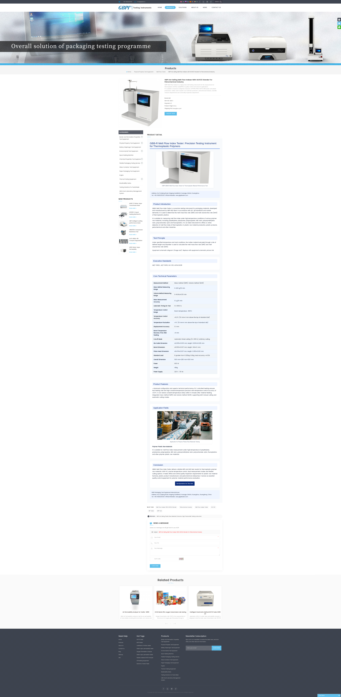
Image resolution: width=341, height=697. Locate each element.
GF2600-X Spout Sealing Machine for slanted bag (135, 213)
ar (197, 2)
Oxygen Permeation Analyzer (144, 652)
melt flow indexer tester (201, 507)
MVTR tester (140, 642)
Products (170, 7)
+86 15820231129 (127, 2)
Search (217, 2)
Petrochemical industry (186, 507)
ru (188, 2)
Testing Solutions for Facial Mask (129, 187)
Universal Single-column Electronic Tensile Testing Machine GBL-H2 (210, 613)
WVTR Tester (140, 639)
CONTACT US (216, 7)
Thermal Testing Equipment (127, 179)
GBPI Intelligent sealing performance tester (135, 222)
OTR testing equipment (143, 661)
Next (174, 623)
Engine (121, 175)
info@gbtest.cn (141, 2)
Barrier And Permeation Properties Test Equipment (129, 138)
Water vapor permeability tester (145, 649)
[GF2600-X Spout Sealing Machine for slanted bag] (123, 215)
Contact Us (121, 649)
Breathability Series (125, 183)
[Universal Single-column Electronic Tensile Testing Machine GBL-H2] (210, 598)
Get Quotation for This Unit (185, 483)
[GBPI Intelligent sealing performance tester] (123, 224)
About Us (121, 645)
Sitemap (121, 655)
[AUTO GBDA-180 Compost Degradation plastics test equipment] (123, 241)
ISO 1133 (213, 507)
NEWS (205, 7)
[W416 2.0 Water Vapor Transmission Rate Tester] (123, 206)
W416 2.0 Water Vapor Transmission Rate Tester (135, 205)
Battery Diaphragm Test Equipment (130, 147)
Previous (166, 623)
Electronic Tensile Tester (143, 664)
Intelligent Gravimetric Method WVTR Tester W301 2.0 (140, 613)
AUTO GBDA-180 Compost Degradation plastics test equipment (136, 240)
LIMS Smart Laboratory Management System (130, 192)
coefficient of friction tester (144, 645)
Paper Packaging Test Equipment (129, 171)
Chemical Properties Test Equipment (130, 159)
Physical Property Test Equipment (143, 72)
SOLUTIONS (183, 7)
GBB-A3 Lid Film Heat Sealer (175, 612)
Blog (120, 652)
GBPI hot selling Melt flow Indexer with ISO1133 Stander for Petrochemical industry (180, 532)
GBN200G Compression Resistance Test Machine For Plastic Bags (136, 231)
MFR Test (159, 511)
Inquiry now (170, 114)
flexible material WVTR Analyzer (145, 658)
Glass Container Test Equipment (129, 167)
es (192, 2)
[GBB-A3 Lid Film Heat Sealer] (175, 598)
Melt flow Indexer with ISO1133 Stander (166, 507)
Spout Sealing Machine (126, 155)
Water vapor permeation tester (145, 655)
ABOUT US (194, 7)
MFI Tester (151, 511)
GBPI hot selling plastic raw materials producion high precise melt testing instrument (179, 516)
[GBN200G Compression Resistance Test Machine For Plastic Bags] (123, 232)
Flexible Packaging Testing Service (129, 163)
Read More (132, 208)
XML (120, 658)
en (183, 2)
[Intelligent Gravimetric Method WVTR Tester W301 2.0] (140, 598)
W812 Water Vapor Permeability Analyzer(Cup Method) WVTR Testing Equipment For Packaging (136, 248)
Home (160, 7)
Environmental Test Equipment (128, 151)
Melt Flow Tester (161, 72)
